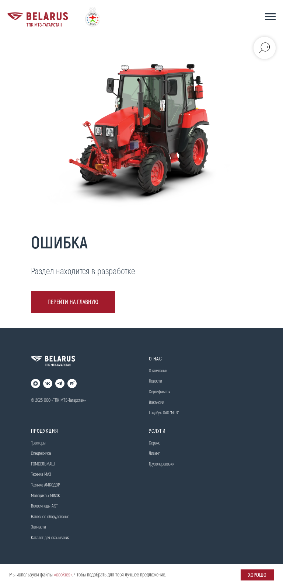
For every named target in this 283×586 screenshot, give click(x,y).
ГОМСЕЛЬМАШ (43, 464)
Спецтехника (41, 453)
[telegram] (59, 383)
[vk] (47, 383)
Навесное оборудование (50, 517)
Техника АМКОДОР (45, 485)
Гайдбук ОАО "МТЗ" (164, 413)
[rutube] (72, 383)
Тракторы (38, 443)
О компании (158, 371)
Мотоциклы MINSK (45, 496)
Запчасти (38, 527)
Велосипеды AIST (44, 506)
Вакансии (156, 402)
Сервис (154, 443)
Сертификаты (159, 392)
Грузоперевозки (161, 464)
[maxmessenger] (35, 383)
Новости (155, 381)
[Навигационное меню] (270, 17)
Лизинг (154, 453)
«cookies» (63, 575)
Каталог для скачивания (50, 538)
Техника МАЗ (41, 474)
